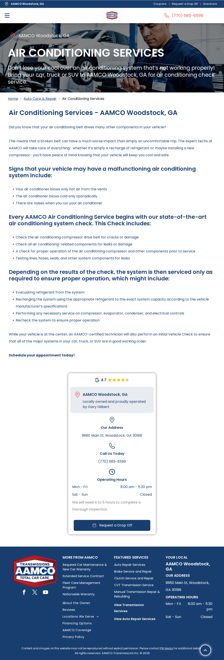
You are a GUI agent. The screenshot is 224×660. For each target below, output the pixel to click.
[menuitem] (160, 4)
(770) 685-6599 (112, 461)
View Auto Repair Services (135, 619)
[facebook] (24, 592)
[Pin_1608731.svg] (77, 394)
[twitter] (35, 592)
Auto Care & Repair (40, 98)
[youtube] (45, 592)
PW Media (166, 648)
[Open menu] (7, 15)
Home (13, 98)
